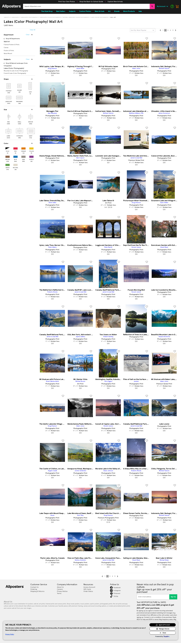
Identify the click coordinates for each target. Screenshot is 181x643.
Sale (140, 11)
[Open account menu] (167, 6)
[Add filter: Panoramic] (19, 97)
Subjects (7, 17)
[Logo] (11, 6)
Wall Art (113, 17)
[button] (66, 1)
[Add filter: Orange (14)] (23, 148)
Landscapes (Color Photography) (50, 17)
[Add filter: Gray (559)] (23, 156)
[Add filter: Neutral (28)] (15, 164)
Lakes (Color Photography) (100, 17)
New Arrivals (99, 11)
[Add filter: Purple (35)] (31, 156)
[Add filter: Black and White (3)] (7, 148)
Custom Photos (85, 11)
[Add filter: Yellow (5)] (31, 148)
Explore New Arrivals (115, 1)
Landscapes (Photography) (29, 17)
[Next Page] (175, 30)
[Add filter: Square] (19, 86)
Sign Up (173, 597)
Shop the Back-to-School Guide (91, 1)
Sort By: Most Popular (138, 30)
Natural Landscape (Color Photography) (76, 17)
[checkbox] (8, 119)
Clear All (32, 30)
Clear (28, 59)
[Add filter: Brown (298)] (7, 156)
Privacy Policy (9, 634)
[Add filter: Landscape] (9, 97)
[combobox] (86, 6)
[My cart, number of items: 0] (177, 6)
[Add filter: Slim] (30, 86)
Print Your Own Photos (66, 1)
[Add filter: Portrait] (9, 86)
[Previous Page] (160, 30)
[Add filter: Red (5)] (15, 148)
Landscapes (15, 17)
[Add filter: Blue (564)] (15, 156)
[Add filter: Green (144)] (7, 164)
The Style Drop (46, 11)
